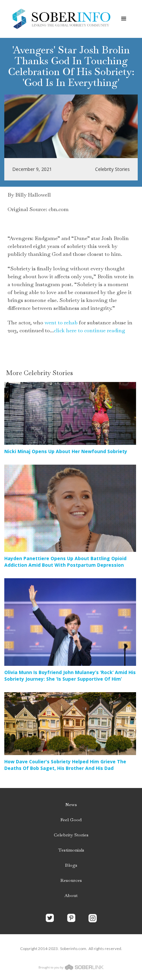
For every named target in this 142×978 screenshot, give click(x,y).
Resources (71, 880)
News (71, 804)
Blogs (71, 865)
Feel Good (71, 820)
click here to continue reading (89, 330)
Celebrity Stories (71, 835)
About (71, 895)
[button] (124, 19)
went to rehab (61, 322)
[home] (59, 19)
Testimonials (71, 850)
